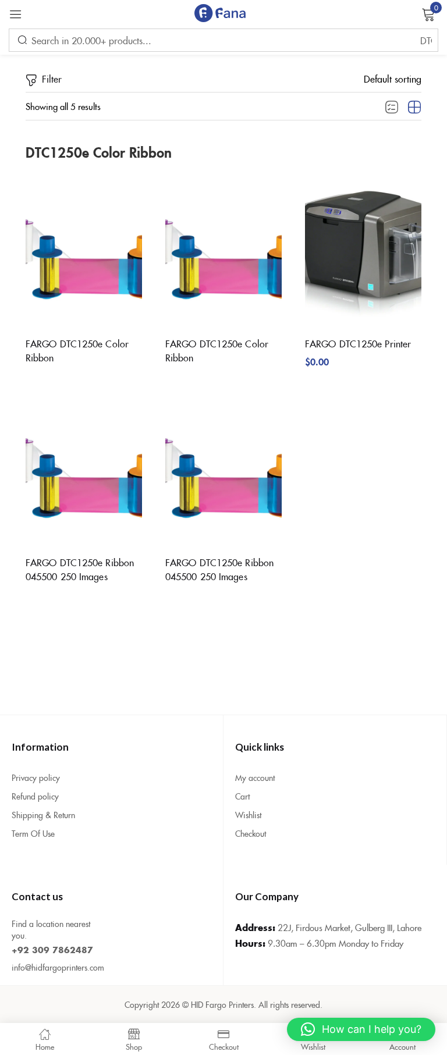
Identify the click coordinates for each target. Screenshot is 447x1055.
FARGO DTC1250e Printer (358, 343)
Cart (242, 796)
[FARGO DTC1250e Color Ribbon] (84, 249)
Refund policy (35, 796)
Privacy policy (36, 777)
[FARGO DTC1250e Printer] (363, 249)
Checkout (250, 833)
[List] (392, 108)
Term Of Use (33, 833)
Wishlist (248, 814)
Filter (52, 78)
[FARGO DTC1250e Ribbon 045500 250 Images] (84, 468)
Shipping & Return (43, 814)
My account (255, 777)
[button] (392, 78)
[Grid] (414, 108)
